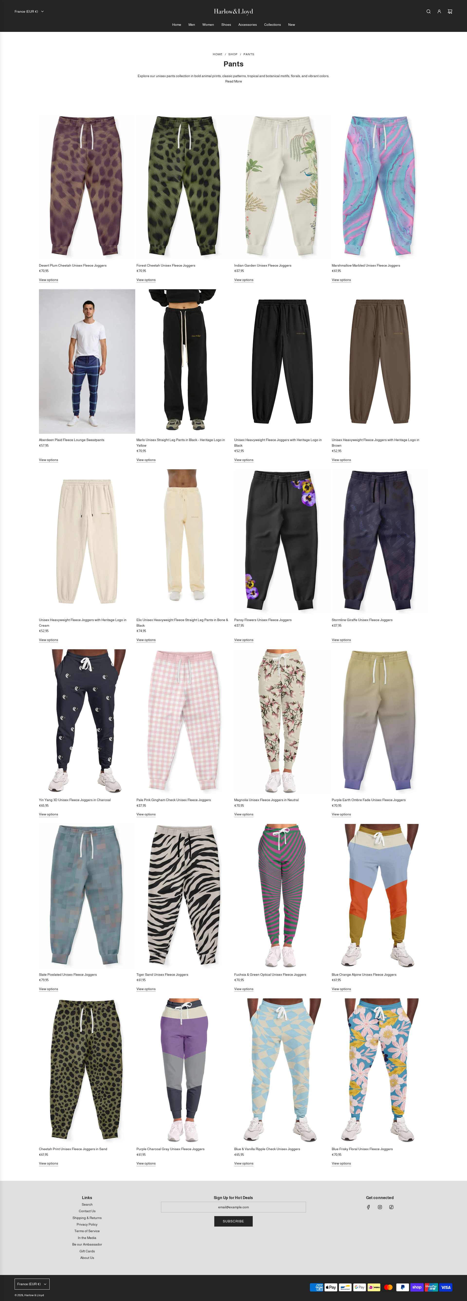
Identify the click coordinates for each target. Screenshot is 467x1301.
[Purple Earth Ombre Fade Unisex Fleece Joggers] (380, 721)
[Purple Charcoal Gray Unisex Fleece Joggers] (184, 1070)
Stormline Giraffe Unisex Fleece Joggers (362, 620)
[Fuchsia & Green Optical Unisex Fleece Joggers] (282, 896)
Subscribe (233, 1221)
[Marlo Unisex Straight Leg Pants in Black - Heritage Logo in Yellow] (184, 361)
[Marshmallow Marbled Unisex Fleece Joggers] (380, 187)
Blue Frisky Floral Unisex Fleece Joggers (362, 1149)
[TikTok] (391, 1207)
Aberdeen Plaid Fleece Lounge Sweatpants (71, 440)
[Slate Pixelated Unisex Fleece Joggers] (87, 896)
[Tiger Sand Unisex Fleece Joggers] (184, 896)
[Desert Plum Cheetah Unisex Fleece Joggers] (87, 187)
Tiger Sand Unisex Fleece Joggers (162, 974)
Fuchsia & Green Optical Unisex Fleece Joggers (270, 974)
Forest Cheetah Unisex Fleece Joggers (165, 265)
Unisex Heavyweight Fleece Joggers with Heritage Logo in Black (278, 442)
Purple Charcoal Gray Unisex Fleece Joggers (170, 1149)
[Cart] (450, 11)
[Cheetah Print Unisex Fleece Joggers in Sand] (87, 1070)
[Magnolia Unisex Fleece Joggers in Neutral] (282, 721)
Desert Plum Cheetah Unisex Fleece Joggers (73, 265)
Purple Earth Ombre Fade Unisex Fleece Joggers (369, 800)
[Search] (428, 11)
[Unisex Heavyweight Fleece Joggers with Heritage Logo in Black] (282, 361)
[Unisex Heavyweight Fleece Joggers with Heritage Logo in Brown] (380, 361)
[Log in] (439, 11)
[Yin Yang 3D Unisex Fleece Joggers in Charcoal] (87, 721)
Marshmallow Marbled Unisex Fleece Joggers (366, 265)
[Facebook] (368, 1207)
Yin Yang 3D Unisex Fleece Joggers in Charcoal (75, 800)
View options (48, 280)
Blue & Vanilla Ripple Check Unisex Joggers (267, 1149)
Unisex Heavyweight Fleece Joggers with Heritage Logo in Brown (375, 442)
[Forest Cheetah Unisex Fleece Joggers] (184, 187)
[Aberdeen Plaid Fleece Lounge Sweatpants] (87, 361)
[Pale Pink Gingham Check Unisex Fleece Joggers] (184, 721)
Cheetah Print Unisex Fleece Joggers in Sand (73, 1149)
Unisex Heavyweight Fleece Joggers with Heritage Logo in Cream (82, 622)
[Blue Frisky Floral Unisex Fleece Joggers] (380, 1070)
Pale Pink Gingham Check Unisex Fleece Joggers (173, 800)
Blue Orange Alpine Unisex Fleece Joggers (364, 974)
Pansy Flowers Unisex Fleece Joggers (263, 620)
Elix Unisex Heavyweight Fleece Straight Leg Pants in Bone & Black (182, 622)
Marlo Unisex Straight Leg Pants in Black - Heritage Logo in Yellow (180, 442)
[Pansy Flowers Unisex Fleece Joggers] (282, 541)
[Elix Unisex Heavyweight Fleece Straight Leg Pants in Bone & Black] (184, 541)
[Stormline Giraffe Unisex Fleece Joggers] (380, 541)
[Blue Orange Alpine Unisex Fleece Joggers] (380, 896)
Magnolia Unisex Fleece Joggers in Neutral (266, 800)
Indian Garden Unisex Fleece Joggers (262, 265)
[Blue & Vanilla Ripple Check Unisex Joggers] (282, 1070)
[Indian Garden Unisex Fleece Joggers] (282, 187)
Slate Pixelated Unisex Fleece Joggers (68, 974)
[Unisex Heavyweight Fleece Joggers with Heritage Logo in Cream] (87, 541)
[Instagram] (380, 1207)
